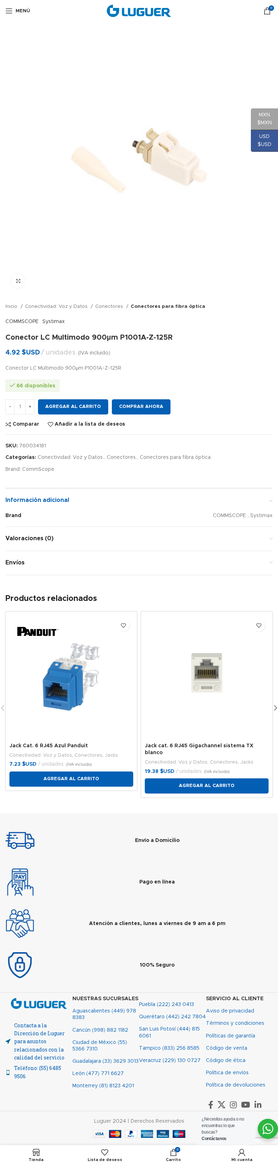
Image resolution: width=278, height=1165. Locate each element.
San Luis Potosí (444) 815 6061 (169, 1032)
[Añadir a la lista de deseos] (123, 625)
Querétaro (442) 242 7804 (172, 1016)
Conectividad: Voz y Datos (57, 306)
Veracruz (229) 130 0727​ (170, 1060)
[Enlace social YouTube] (245, 1105)
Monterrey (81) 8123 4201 (103, 1085)
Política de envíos (227, 1072)
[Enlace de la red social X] (221, 1105)
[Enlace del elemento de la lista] (38, 1072)
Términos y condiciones (235, 1023)
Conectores (110, 306)
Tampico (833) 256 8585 (169, 1048)
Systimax (53, 321)
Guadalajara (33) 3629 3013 (105, 1061)
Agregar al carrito (73, 406)
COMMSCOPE (22, 321)
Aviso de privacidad (230, 1011)
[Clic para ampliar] (18, 281)
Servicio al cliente (235, 998)
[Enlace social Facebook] (210, 1105)
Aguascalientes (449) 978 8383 (104, 1014)
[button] (71, 779)
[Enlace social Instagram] (233, 1105)
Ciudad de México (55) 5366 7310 (99, 1046)
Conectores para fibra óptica (168, 306)
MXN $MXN (261, 118)
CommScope (38, 469)
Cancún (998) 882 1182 (100, 1030)
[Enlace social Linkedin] (258, 1105)
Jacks (111, 755)
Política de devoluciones (235, 1085)
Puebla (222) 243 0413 (166, 1004)
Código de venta (226, 1048)
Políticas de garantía (230, 1036)
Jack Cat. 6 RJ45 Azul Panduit (48, 745)
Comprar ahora (141, 406)
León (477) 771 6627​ (98, 1073)
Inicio (12, 306)
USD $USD (261, 140)
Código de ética (225, 1060)
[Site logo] (139, 10)
